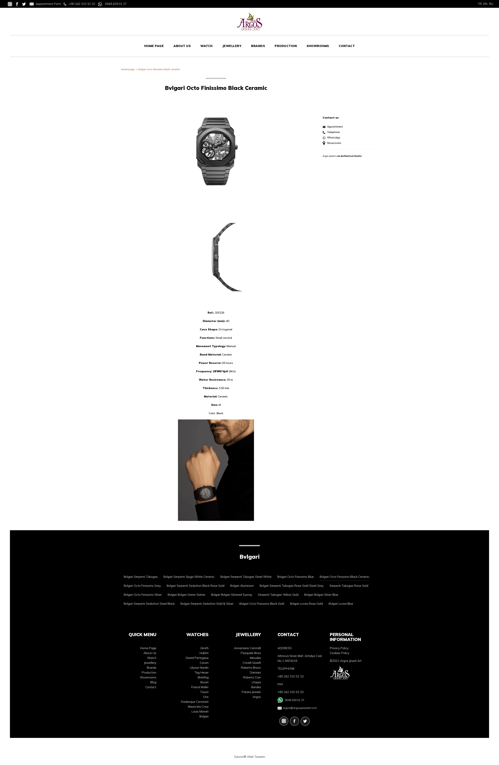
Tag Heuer (202, 672)
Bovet (204, 682)
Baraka (256, 687)
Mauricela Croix (198, 706)
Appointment (335, 126)
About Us (149, 653)
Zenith (204, 648)
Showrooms (334, 142)
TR (480, 4)
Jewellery (150, 663)
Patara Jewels (251, 692)
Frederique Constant (195, 702)
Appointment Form (48, 4)
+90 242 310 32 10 (82, 4)
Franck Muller (200, 687)
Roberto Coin (252, 677)
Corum (204, 663)
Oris (206, 697)
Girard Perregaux (197, 658)
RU (491, 4)
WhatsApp (333, 137)
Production (149, 672)
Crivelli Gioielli (252, 663)
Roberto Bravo (251, 667)
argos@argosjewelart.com (300, 708)
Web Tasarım (256, 757)
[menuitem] (154, 46)
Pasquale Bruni (251, 653)
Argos (257, 697)
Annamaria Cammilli (247, 648)
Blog (153, 682)
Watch (151, 658)
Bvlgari (204, 716)
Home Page (148, 648)
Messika (255, 658)
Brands (151, 667)
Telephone (333, 132)
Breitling (203, 677)
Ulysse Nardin (199, 667)
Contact (150, 687)
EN (485, 4)
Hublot (204, 653)
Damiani (255, 672)
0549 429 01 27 (116, 4)
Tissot (204, 692)
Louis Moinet (200, 711)
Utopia (256, 682)
